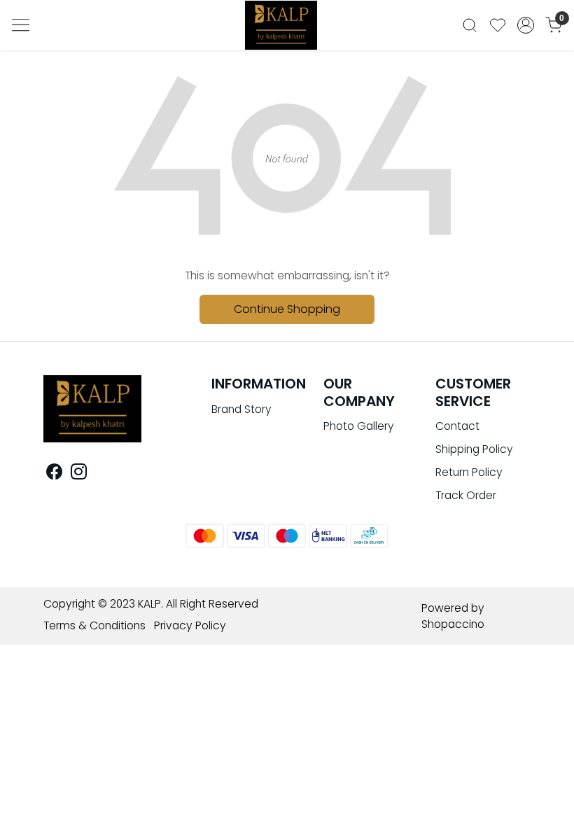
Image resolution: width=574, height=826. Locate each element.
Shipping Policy (474, 449)
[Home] (287, 29)
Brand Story (241, 409)
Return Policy (469, 472)
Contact (457, 426)
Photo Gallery (358, 426)
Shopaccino (452, 624)
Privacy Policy (190, 625)
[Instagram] (79, 474)
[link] (470, 25)
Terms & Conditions (94, 625)
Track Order (465, 495)
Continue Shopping (287, 309)
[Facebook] (54, 474)
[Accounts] (526, 25)
